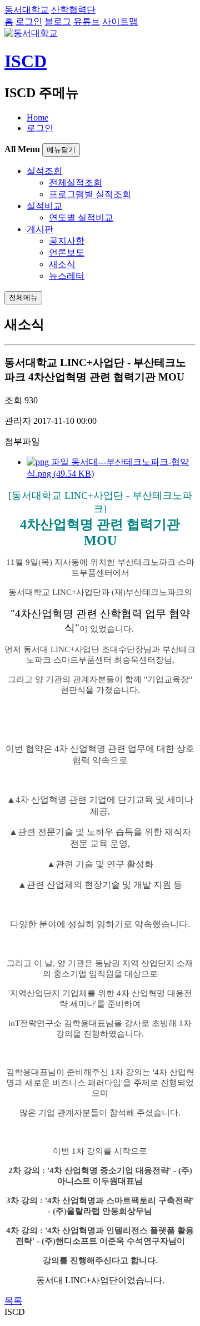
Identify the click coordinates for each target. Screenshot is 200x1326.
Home (37, 117)
